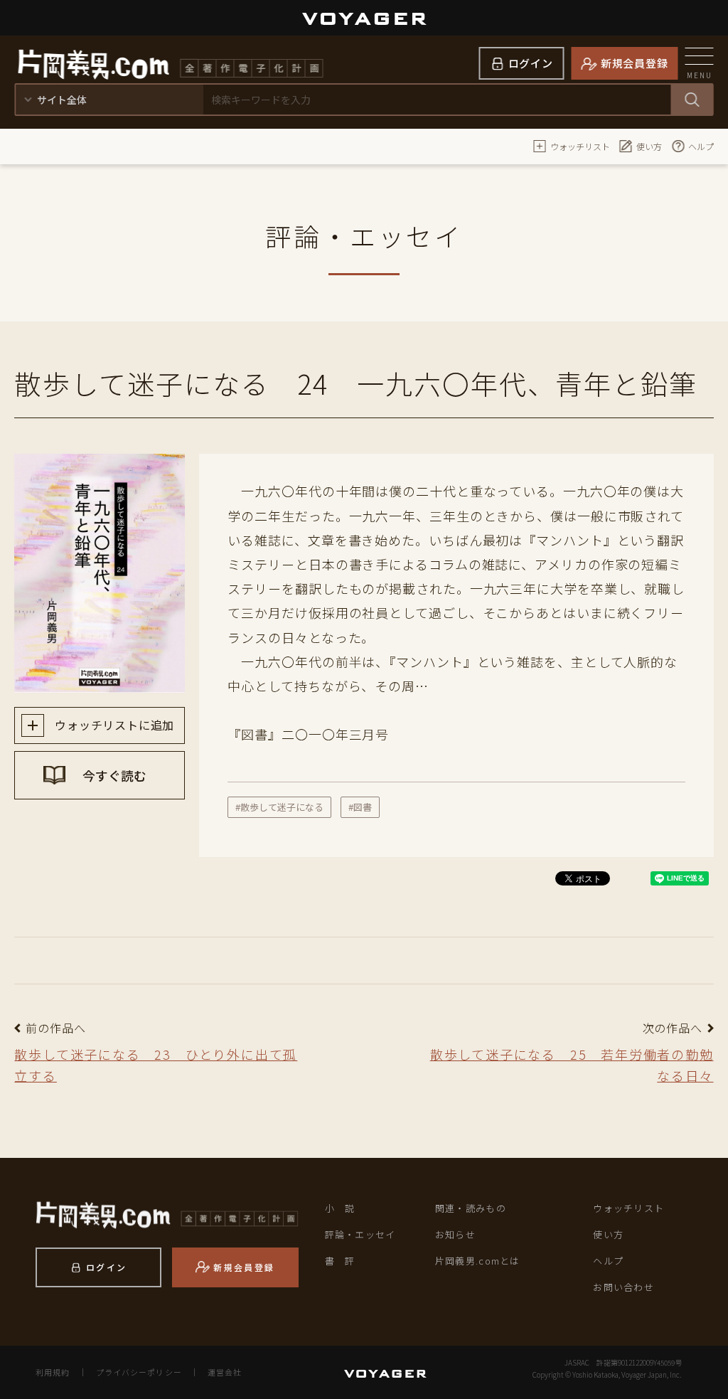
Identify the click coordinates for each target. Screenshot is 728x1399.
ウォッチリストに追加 (112, 724)
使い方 (649, 146)
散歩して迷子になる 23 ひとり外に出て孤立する (155, 1065)
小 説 (340, 1208)
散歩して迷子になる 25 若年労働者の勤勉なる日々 (572, 1065)
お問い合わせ (623, 1287)
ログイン (530, 62)
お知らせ (455, 1234)
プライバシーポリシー (139, 1372)
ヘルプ (701, 146)
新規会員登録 (634, 62)
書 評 (340, 1260)
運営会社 (225, 1372)
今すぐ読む (113, 775)
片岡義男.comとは (477, 1260)
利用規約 (53, 1372)
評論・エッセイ (360, 1234)
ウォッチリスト (580, 146)
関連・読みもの (470, 1208)
